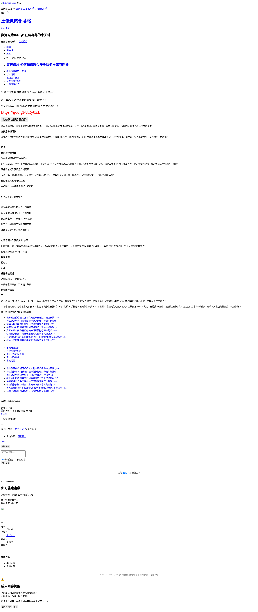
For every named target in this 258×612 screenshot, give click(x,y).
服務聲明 (154, 575)
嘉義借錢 (10, 361)
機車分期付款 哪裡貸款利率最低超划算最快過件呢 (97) (32, 327)
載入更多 (5, 446)
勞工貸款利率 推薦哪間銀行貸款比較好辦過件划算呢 (31, 321)
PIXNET (109, 575)
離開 (15, 607)
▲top (3, 441)
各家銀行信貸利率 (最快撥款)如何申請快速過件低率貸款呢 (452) (36, 337)
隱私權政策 (144, 575)
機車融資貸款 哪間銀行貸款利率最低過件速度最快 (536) (32, 317)
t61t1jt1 (4, 414)
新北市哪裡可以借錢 (16, 71)
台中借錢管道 (12, 84)
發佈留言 (5, 463)
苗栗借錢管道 (12, 348)
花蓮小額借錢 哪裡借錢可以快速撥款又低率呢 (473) (30, 340)
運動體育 (22, 436)
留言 (24, 429)
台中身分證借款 (14, 351)
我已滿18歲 (6, 607)
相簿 (8, 47)
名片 (8, 53)
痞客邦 (18, 429)
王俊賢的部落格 (16, 20)
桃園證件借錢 (12, 78)
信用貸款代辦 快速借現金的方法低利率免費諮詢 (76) (31, 334)
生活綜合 (23, 41)
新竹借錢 (10, 74)
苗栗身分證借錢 (14, 81)
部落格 (9, 50)
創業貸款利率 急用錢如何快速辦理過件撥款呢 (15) (30, 324)
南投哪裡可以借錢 (15, 354)
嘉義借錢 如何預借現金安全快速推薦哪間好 (37, 65)
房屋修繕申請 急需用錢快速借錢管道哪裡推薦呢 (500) (31, 330)
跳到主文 (5, 28)
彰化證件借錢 (12, 357)
